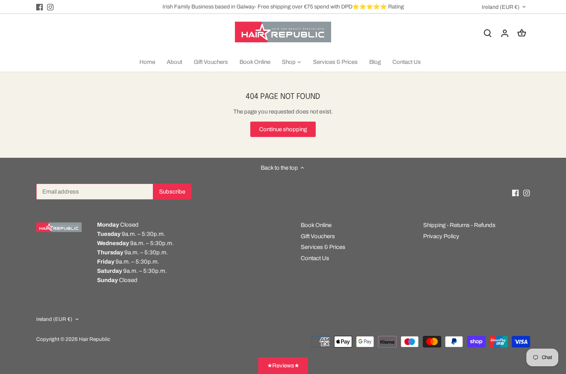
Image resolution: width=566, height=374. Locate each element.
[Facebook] (39, 7)
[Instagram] (50, 7)
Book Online (316, 225)
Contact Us (315, 258)
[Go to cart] (521, 33)
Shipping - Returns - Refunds (459, 225)
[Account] (504, 33)
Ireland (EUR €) (500, 7)
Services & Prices (323, 247)
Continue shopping (283, 129)
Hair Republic (94, 339)
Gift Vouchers (318, 236)
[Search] (487, 33)
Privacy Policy (441, 236)
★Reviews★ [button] (283, 365)
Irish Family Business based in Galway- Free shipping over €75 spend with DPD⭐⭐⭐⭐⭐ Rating (283, 6)
